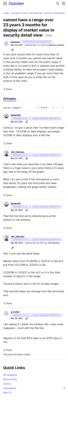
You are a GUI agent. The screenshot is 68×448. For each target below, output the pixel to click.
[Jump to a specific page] (62, 107)
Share (7, 89)
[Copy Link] (13, 49)
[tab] (9, 98)
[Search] (58, 3)
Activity (7, 383)
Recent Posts (10, 379)
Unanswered (34, 388)
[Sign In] (63, 3)
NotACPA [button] (16, 115)
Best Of (7, 392)
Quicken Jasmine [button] (56, 45)
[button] (6, 43)
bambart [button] (15, 42)
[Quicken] (16, 3)
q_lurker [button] (15, 311)
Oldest (16, 107)
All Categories (10, 374)
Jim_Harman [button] (17, 152)
